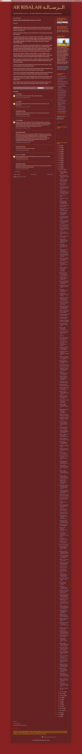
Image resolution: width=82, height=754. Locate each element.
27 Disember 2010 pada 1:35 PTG (23, 97)
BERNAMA (60, 98)
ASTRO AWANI (61, 84)
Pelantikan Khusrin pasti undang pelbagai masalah (63, 251)
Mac (60, 706)
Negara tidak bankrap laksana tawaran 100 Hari (63, 506)
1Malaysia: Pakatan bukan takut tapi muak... (63, 661)
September (61, 695)
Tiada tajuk (61, 335)
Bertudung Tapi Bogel (64, 544)
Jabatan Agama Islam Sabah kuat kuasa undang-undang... (63, 595)
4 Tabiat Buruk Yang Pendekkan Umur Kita (63, 603)
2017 (59, 155)
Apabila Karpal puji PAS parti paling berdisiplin (63, 397)
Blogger (48, 740)
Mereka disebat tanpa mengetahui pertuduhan (63, 401)
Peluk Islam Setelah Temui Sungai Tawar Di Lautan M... (64, 357)
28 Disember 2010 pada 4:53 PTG (23, 128)
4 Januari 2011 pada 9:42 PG (22, 159)
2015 (59, 158)
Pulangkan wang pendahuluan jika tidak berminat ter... (63, 521)
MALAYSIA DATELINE (63, 83)
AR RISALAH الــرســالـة (39, 7)
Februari (61, 708)
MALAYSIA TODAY (62, 95)
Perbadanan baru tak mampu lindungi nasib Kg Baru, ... (63, 348)
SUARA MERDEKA (62, 78)
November (61, 691)
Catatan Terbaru (16, 174)
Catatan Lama (50, 174)
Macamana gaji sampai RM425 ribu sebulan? (64, 392)
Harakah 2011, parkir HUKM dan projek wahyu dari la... (63, 369)
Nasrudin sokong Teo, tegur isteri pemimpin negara (64, 209)
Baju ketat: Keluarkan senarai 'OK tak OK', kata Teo (64, 229)
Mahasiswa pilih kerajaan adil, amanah (62, 583)
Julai (60, 699)
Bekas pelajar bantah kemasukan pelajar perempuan (63, 282)
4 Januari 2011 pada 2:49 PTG (22, 168)
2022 (59, 145)
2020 (59, 149)
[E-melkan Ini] (38, 88)
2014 (59, 160)
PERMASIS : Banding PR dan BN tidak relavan (64, 419)
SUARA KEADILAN (62, 90)
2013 (59, 162)
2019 (59, 151)
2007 (59, 716)
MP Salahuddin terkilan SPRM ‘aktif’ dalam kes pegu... (64, 644)
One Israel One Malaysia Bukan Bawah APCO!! (63, 575)
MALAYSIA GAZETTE (63, 81)
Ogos (60, 697)
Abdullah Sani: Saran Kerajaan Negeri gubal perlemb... (63, 563)
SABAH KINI (61, 89)
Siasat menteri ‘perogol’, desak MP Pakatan (64, 294)
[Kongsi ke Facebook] (41, 88)
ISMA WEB (60, 79)
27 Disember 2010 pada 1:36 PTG (23, 106)
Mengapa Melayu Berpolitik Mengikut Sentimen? (63, 362)
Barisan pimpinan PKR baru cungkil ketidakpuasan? (63, 665)
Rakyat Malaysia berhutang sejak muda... (63, 571)
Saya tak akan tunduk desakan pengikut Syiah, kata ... (63, 303)
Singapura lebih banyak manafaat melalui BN (63, 278)
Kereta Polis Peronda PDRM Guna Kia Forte (63, 579)
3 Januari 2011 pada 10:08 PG (22, 150)
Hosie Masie (18, 154)
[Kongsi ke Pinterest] (42, 88)
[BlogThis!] (39, 88)
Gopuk (17, 120)
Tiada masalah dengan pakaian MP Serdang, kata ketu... (64, 192)
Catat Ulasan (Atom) (21, 176)
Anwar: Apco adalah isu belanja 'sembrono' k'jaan (63, 657)
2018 (59, 153)
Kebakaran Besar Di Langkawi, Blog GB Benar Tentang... (63, 307)
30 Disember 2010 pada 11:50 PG (23, 142)
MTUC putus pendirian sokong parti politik (63, 290)
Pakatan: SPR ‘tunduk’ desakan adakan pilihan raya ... (64, 591)
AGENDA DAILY (61, 109)
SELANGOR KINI (62, 92)
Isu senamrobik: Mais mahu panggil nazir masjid (63, 217)
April (60, 704)
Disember (61, 169)
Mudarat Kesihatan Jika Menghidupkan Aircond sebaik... (64, 607)
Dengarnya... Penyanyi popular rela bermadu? (63, 373)
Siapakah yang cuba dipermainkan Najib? (63, 619)
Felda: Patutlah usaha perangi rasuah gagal (64, 332)
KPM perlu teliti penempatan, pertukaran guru (63, 328)
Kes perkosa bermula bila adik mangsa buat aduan (63, 338)
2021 (59, 147)
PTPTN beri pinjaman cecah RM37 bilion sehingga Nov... (64, 556)
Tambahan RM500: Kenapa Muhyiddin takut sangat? (63, 431)
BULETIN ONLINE (62, 100)
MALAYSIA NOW (61, 113)
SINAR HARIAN (61, 102)
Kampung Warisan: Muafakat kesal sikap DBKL (63, 611)
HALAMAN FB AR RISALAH (20, 725)
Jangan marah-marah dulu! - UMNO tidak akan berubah (63, 311)
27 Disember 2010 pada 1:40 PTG (23, 116)
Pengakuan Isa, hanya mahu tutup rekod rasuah (64, 286)
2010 (59, 168)
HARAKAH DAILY (62, 108)
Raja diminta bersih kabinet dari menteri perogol (64, 176)
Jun (60, 701)
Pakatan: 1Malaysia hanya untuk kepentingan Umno (63, 435)
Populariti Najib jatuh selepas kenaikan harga (63, 652)
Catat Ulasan (17, 171)
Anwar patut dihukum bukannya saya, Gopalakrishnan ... (63, 299)
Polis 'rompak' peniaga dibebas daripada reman (63, 442)
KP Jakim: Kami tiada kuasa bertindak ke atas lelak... (63, 221)
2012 (59, 164)
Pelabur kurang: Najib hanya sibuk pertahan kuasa (64, 388)
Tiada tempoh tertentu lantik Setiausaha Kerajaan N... (64, 259)
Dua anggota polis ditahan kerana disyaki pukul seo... (63, 462)
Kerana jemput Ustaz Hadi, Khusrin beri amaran (63, 449)
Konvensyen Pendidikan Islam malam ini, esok (63, 587)
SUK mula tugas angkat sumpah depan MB (63, 213)
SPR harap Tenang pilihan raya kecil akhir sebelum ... (63, 648)
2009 (59, 712)
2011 (59, 166)
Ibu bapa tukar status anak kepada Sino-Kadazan (63, 255)
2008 (59, 714)
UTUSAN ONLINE (62, 76)
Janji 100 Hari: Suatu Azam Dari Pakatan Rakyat (63, 188)
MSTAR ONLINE (61, 106)
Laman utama (34, 174)
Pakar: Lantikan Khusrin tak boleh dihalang (63, 172)
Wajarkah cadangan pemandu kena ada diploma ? (63, 680)
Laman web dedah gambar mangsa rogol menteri (63, 180)
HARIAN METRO (62, 94)
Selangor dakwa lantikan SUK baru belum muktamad (63, 477)
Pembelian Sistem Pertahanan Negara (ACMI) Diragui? (64, 552)
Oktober (61, 693)
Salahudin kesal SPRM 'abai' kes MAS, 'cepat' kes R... (64, 615)
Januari (61, 710)
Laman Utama (17, 723)
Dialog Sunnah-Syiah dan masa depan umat (63, 499)
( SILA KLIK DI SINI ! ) (62, 69)
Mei (60, 703)
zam (17, 93)
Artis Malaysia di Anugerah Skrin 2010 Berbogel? (63, 202)
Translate (67, 23)
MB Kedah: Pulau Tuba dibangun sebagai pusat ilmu (63, 274)
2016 (59, 156)
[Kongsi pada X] (40, 88)
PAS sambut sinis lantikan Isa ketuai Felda (63, 324)
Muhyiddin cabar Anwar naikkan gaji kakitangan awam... (63, 632)
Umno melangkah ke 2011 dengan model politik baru (64, 491)
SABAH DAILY (61, 97)
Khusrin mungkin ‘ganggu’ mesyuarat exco (64, 233)
